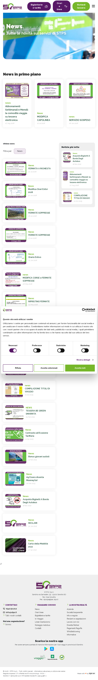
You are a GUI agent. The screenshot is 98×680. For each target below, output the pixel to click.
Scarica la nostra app (49, 641)
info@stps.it (11, 612)
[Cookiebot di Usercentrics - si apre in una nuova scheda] (84, 310)
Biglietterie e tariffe (37, 6)
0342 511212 (11, 609)
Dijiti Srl (92, 673)
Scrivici (8, 624)
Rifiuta (18, 368)
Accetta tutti (80, 368)
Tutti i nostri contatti (13, 616)
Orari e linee (59, 6)
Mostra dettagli (83, 360)
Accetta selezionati (49, 368)
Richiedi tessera (81, 6)
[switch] (37, 350)
